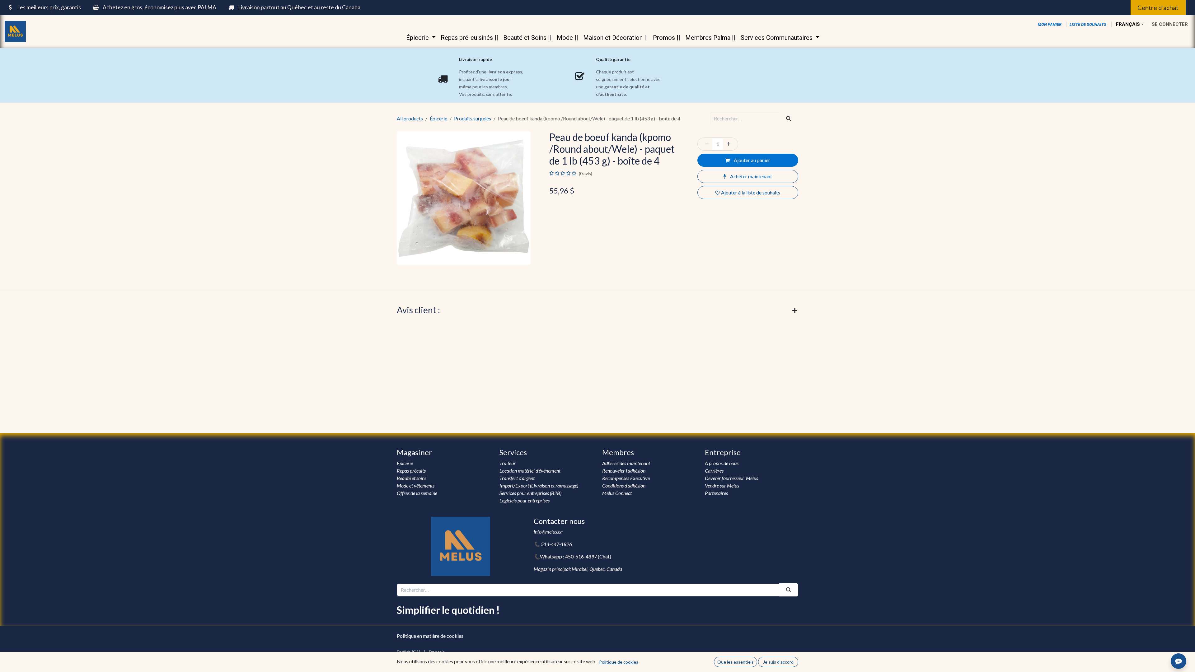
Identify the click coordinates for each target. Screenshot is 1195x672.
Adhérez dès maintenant (626, 463)
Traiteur (507, 463)
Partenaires (716, 493)
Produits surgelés (472, 118)
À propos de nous (722, 463)
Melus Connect (617, 493)
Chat (604, 556)
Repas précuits (411, 471)
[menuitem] (421, 37)
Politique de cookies (618, 662)
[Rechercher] (788, 118)
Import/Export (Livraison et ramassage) (538, 485)
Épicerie (438, 118)
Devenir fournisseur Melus (731, 478)
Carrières (714, 471)
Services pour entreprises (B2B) (530, 493)
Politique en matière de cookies (430, 636)
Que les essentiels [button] (735, 662)
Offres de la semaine (417, 493)
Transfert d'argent (517, 478)
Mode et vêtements (415, 485)
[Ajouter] (730, 144)
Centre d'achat (1158, 7)
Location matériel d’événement (529, 471)
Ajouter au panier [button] (751, 160)
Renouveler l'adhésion (623, 471)
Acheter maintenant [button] (750, 176)
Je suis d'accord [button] (778, 662)
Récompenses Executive (626, 478)
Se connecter (1170, 24)
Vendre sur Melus (722, 485)
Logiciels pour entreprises (524, 500)
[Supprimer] (705, 144)
